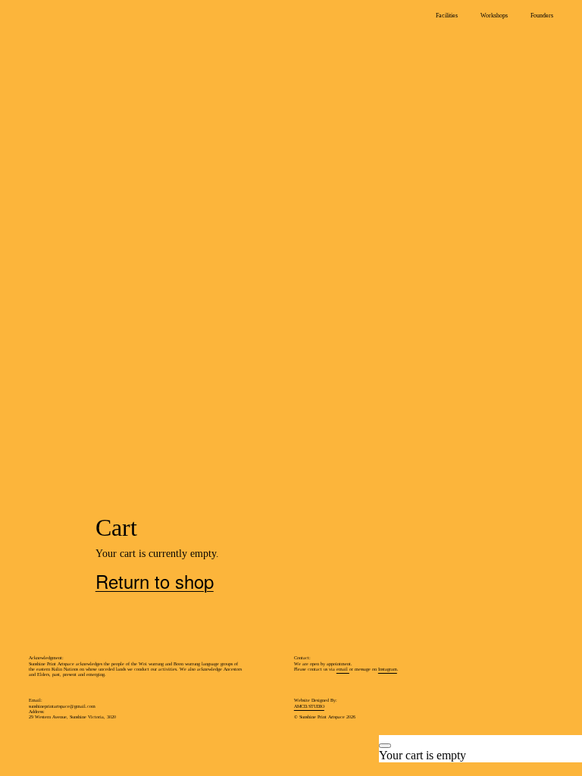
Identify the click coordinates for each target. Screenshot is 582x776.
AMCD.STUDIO (309, 706)
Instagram (387, 669)
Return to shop (82, 133)
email (342, 669)
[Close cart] (385, 745)
